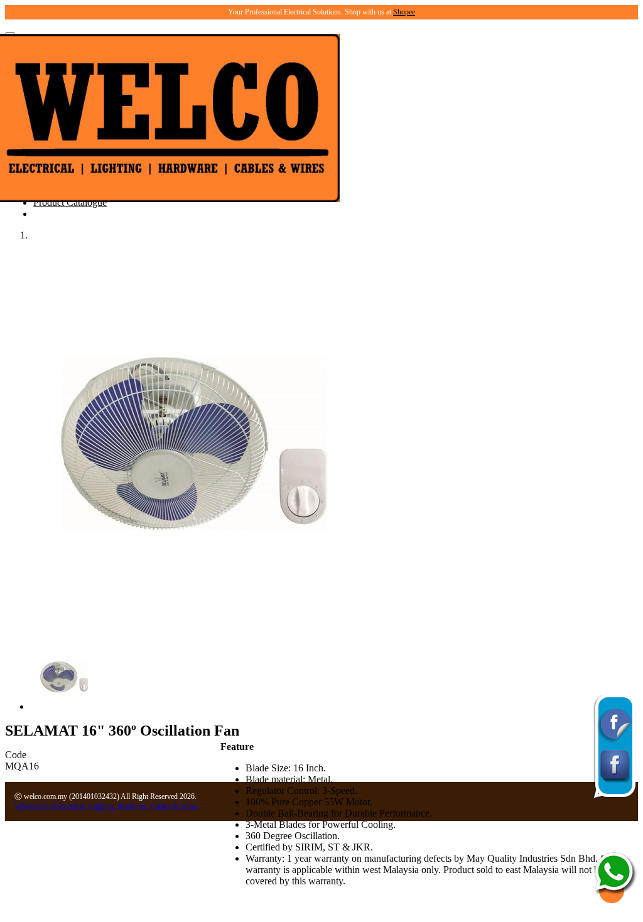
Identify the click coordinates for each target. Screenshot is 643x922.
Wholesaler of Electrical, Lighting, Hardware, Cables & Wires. (107, 806)
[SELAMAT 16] (193, 624)
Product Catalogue (70, 202)
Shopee (404, 12)
